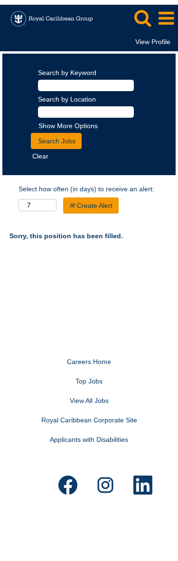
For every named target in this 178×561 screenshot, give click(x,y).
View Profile (152, 42)
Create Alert (93, 205)
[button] (166, 18)
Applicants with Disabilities (89, 439)
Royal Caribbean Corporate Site (89, 420)
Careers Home (89, 361)
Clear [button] (40, 156)
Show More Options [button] (68, 126)
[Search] (142, 18)
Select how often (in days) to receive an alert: (86, 189)
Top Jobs (89, 381)
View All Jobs (89, 400)
